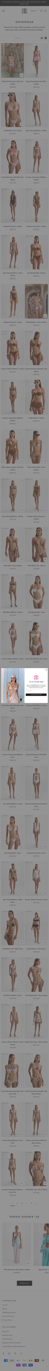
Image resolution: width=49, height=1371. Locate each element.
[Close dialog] (46, 670)
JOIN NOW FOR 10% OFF (36, 694)
